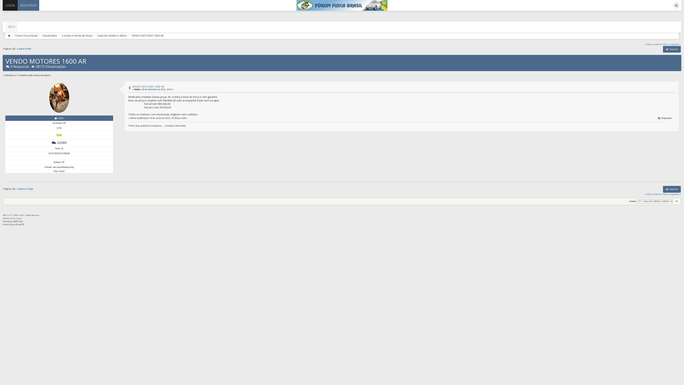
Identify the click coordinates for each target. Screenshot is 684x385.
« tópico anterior (653, 44)
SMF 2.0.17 (7, 215)
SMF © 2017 (19, 215)
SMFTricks (18, 221)
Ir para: (632, 201)
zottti (61, 118)
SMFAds (6, 218)
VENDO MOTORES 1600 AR (148, 86)
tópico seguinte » (672, 44)
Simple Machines (32, 215)
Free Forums (17, 218)
